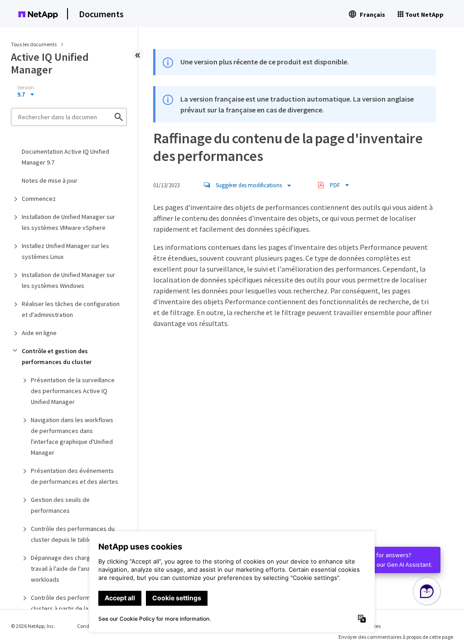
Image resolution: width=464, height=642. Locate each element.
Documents (101, 13)
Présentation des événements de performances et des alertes (74, 476)
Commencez (39, 199)
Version (25, 87)
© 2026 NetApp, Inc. (33, 626)
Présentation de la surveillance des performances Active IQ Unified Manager (73, 391)
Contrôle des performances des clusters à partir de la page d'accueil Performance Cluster (74, 608)
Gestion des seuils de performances (60, 505)
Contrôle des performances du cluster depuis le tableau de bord (76, 534)
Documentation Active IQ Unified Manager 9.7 (65, 156)
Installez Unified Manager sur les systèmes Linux (65, 251)
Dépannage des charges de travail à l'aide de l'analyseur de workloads (73, 569)
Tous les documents (34, 44)
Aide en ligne (39, 333)
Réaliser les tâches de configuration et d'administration (71, 309)
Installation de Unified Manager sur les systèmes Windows (68, 280)
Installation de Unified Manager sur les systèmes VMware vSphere (68, 222)
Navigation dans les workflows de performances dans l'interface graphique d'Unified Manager (72, 436)
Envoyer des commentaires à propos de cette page (395, 636)
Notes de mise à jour (49, 180)
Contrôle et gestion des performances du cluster (57, 356)
